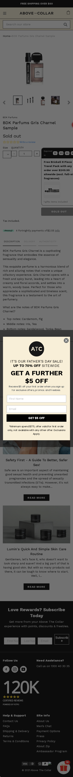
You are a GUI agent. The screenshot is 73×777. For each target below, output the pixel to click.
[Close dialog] (66, 340)
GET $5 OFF (36, 418)
